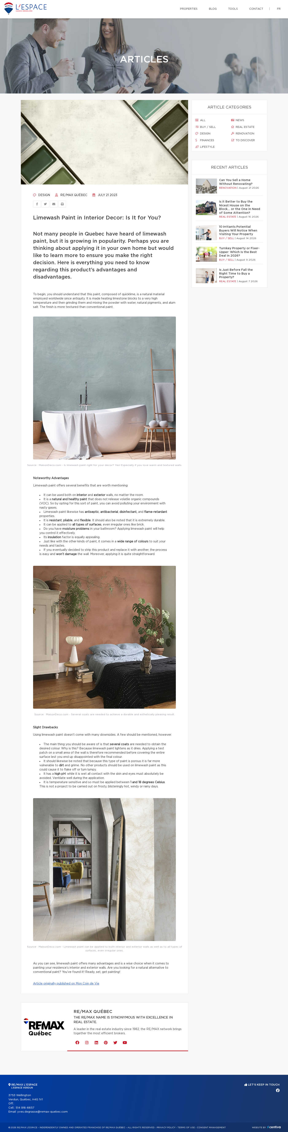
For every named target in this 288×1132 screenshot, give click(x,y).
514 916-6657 (25, 1107)
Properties (189, 9)
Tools (233, 9)
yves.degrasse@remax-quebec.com (42, 1111)
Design (43, 195)
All (202, 120)
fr (279, 9)
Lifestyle (207, 147)
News (239, 120)
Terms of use (186, 1128)
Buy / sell (207, 127)
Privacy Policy (166, 1128)
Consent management (211, 1128)
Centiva (274, 1127)
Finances (206, 140)
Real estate (244, 127)
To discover (245, 140)
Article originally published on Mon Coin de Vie (66, 983)
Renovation (244, 133)
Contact (256, 9)
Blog (213, 9)
